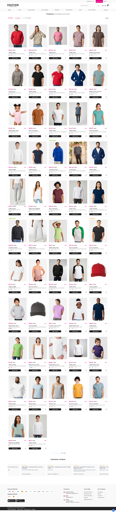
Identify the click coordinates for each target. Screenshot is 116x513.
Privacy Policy (20, 509)
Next (62, 453)
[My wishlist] (103, 6)
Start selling (99, 1)
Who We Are (100, 492)
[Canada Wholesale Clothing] (94, 1)
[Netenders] (10, 507)
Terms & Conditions (12, 509)
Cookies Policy (27, 509)
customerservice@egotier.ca (72, 493)
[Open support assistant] (113, 510)
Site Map (33, 509)
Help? (105, 1)
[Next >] (107, 470)
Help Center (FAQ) (88, 492)
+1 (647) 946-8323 (69, 501)
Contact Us (100, 495)
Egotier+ (99, 493)
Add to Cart (14, 58)
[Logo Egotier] (14, 5)
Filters (11, 18)
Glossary (86, 497)
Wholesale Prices (87, 493)
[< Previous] (9, 470)
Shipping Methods (88, 499)
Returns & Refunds (88, 495)
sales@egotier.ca (69, 497)
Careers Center (101, 497)
